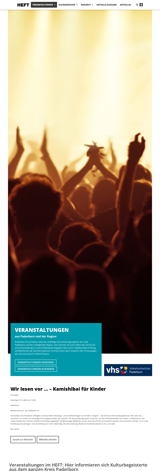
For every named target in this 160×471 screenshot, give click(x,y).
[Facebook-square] (141, 5)
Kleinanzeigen (67, 4)
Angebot (86, 4)
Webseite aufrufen (48, 439)
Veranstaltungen (42, 4)
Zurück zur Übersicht (23, 439)
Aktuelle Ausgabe (106, 4)
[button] (137, 5)
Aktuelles (125, 4)
